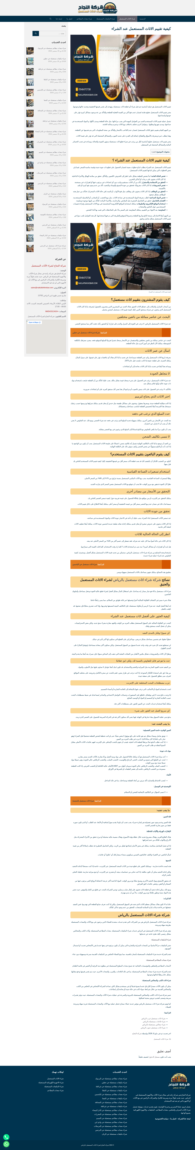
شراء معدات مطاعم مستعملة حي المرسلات (51, 173)
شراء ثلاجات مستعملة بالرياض (154, 1022)
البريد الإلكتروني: (59, 288)
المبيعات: (62, 311)
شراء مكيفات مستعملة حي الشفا (55, 100)
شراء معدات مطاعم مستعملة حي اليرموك (52, 48)
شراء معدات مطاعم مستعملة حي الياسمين (51, 90)
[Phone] (6, 1137)
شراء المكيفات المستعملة (105, 19)
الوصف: (63, 270)
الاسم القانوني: (60, 316)
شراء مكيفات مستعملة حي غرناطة (54, 121)
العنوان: (63, 292)
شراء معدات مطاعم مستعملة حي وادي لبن (51, 162)
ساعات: (63, 300)
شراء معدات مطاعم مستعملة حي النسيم (52, 152)
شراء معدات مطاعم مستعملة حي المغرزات (51, 142)
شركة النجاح (137, 1033)
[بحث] (35, 33)
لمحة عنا (59, 19)
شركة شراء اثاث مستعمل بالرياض (137, 580)
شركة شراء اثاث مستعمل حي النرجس (53, 246)
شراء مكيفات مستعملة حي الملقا (55, 79)
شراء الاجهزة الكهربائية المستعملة (51, 1082)
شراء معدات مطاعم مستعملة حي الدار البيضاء (50, 131)
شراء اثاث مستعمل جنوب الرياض (153, 1028)
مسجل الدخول (154, 1057)
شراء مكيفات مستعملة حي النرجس (54, 225)
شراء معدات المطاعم (84, 19)
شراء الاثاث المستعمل (127, 19)
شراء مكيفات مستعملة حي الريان (55, 194)
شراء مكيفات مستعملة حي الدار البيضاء (53, 235)
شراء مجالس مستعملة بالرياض (153, 1025)
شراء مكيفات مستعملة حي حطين (54, 59)
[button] (50, 19)
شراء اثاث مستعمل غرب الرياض (153, 1018)
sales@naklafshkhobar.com (42, 288)
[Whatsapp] (6, 1144)
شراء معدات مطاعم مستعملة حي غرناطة (52, 69)
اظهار (154, 152)
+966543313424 (52, 311)
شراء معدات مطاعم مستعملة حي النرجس (52, 183)
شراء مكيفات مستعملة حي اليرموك (54, 204)
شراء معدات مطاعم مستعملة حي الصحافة (52, 110)
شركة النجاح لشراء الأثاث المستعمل (48, 265)
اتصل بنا (69, 19)
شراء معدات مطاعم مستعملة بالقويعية (53, 214)
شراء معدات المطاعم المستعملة (159, 960)
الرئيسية (142, 19)
